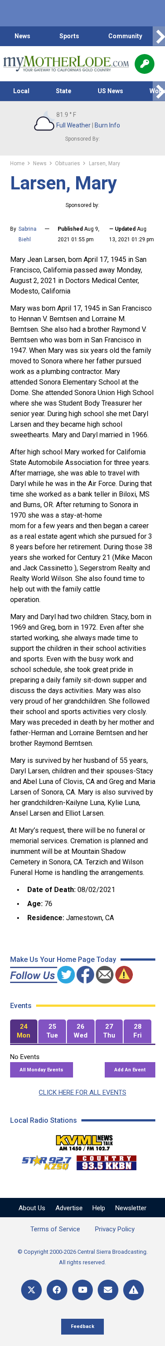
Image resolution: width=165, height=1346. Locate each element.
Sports (69, 36)
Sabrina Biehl (27, 234)
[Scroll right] (159, 36)
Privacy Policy (115, 1229)
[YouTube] (82, 1290)
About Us (31, 1208)
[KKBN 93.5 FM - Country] (106, 1160)
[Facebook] (57, 1290)
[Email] (108, 1290)
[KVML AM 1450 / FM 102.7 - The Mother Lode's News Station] (84, 1140)
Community (125, 36)
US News (110, 90)
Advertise (69, 1208)
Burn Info (107, 125)
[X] (31, 1290)
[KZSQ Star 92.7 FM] (43, 1160)
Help (98, 1208)
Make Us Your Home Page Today (63, 959)
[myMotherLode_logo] (65, 64)
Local (21, 90)
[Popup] (144, 64)
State (63, 90)
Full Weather (73, 125)
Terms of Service (55, 1229)
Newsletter (131, 1208)
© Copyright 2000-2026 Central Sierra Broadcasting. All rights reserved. (83, 1257)
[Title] (133, 1290)
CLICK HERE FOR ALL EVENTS (82, 1092)
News (22, 36)
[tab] (24, 1031)
